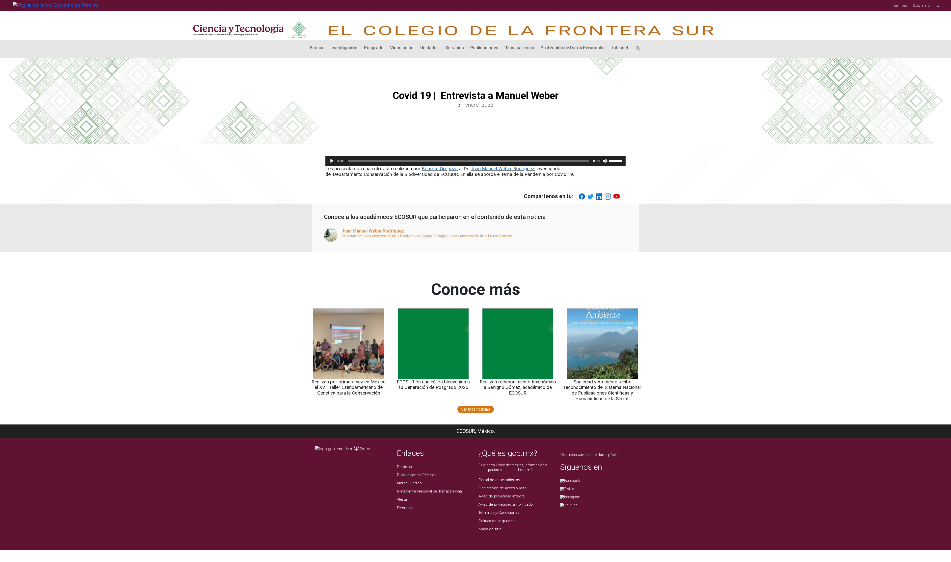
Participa (404, 467)
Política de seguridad (496, 521)
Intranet (620, 47)
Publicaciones (484, 47)
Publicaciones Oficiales (416, 475)
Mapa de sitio (490, 529)
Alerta (402, 499)
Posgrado (374, 47)
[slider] (616, 160)
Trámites (899, 5)
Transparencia (519, 47)
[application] (475, 161)
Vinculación (402, 47)
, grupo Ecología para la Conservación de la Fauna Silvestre (466, 236)
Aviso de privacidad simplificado (505, 504)
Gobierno (921, 5)
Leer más (526, 470)
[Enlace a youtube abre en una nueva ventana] (568, 505)
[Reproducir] (331, 161)
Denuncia (405, 508)
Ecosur (317, 47)
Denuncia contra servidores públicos (591, 454)
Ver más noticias (475, 409)
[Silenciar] (605, 161)
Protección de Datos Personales (573, 47)
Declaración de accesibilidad (502, 488)
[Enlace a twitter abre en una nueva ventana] (567, 488)
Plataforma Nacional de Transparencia (429, 491)
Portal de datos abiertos (499, 480)
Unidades (429, 47)
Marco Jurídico (409, 483)
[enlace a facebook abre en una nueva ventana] (570, 480)
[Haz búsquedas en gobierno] (937, 5)
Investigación (343, 47)
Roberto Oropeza (440, 168)
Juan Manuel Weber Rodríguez (502, 168)
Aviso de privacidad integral (501, 496)
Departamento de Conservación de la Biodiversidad (381, 236)
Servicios (454, 47)
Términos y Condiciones (498, 512)
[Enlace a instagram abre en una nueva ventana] (570, 496)
